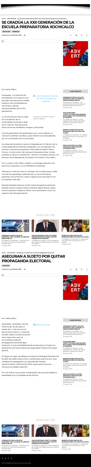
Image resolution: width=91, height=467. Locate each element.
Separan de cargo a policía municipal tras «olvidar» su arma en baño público (73, 99)
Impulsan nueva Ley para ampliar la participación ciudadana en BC (72, 147)
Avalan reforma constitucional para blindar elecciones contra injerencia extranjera (74, 115)
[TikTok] (8, 2)
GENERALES (15, 31)
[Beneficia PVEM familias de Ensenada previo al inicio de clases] (75, 226)
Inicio (4, 18)
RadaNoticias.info (33, 35)
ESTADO (66, 111)
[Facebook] (2, 2)
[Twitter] (11, 2)
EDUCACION (11, 18)
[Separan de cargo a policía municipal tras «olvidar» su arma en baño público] (15, 226)
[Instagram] (5, 2)
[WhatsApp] (87, 35)
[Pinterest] (81, 35)
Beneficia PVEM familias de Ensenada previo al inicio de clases (74, 131)
